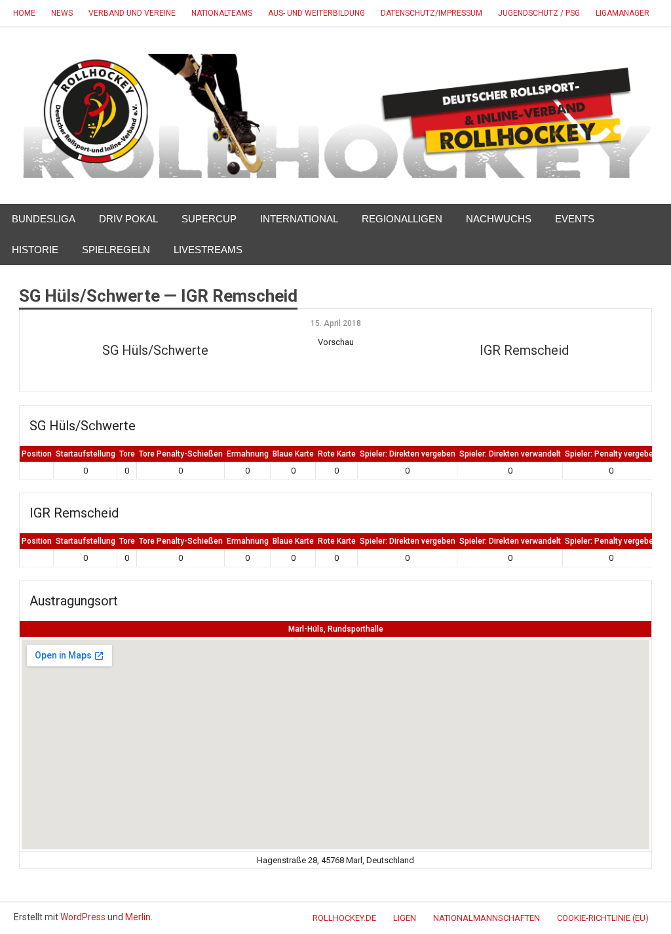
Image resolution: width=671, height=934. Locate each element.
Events (574, 218)
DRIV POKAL (128, 218)
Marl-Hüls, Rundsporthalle (335, 629)
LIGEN (404, 918)
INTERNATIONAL (299, 218)
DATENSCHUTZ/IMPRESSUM (431, 13)
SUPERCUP (209, 218)
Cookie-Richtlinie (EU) (603, 918)
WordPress (82, 917)
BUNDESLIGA (43, 218)
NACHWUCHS (498, 218)
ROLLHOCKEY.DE (344, 918)
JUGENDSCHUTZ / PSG (539, 13)
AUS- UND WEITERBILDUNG (316, 13)
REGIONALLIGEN (402, 218)
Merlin (138, 917)
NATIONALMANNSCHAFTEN (486, 918)
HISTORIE (35, 249)
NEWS (62, 13)
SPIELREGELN (116, 249)
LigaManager (622, 13)
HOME (24, 13)
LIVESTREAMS (208, 249)
